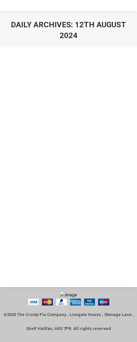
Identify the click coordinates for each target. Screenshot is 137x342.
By (48, 235)
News (15, 235)
